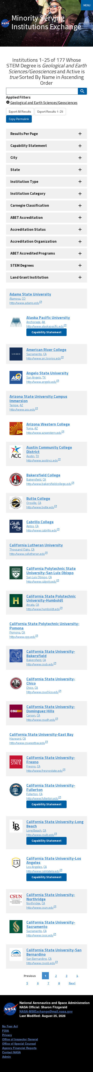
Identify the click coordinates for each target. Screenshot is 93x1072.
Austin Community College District (49, 449)
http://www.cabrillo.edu (41, 530)
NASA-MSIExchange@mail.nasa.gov (46, 1011)
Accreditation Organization (33, 241)
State (15, 169)
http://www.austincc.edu (42, 460)
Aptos (30, 526)
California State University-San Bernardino (54, 952)
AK (43, 322)
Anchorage (33, 322)
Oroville (31, 502)
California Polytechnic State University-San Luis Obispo (51, 570)
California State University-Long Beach (54, 824)
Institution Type (24, 181)
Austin (30, 456)
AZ (21, 405)
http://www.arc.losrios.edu (43, 358)
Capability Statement (28, 145)
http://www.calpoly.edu (41, 581)
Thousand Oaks (20, 549)
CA (44, 354)
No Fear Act (10, 1026)
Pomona (15, 632)
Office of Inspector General (20, 1039)
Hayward (15, 738)
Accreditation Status (28, 229)
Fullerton (32, 794)
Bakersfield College (43, 475)
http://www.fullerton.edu (42, 798)
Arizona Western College (48, 424)
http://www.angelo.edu (41, 381)
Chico (29, 687)
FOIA (5, 1031)
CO (24, 298)
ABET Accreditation (26, 217)
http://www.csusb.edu (40, 963)
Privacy (7, 1035)
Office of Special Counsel (19, 1044)
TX (44, 377)
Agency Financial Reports (19, 1048)
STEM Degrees (22, 265)
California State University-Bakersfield (50, 653)
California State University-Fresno (50, 760)
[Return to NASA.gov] (5, 23)
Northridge (33, 903)
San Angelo (33, 377)
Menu (86, 5)
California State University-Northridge (50, 897)
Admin (6, 1057)
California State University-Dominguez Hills (50, 709)
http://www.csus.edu (39, 935)
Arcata (30, 604)
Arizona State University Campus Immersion (38, 398)
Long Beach (34, 830)
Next (72, 983)
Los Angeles (34, 866)
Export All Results (20, 111)
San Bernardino (36, 958)
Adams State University (30, 294)
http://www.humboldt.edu (43, 609)
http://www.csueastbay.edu (27, 743)
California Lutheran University (36, 545)
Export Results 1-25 (50, 111)
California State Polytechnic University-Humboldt (51, 598)
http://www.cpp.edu (22, 636)
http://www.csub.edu (39, 664)
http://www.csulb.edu (40, 834)
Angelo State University (47, 373)
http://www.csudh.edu (40, 719)
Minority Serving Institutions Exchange (46, 22)
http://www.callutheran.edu (27, 553)
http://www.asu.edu (22, 409)
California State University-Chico (50, 681)
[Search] (82, 91)
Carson (30, 715)
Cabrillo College (40, 522)
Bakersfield (33, 479)
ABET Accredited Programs (32, 253)
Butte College (38, 498)
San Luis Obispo (36, 577)
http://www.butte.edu (40, 507)
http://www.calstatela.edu (42, 871)
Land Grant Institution (29, 277)
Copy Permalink (19, 119)
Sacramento (34, 354)
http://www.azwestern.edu (43, 432)
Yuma (29, 428)
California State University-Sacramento (50, 924)
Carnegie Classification (29, 205)
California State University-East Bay (41, 734)
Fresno (31, 766)
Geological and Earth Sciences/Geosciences (43, 102)
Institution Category (27, 193)
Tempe (14, 405)
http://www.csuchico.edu (42, 692)
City (13, 157)
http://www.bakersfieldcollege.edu (48, 483)
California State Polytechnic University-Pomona (44, 626)
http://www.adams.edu (24, 302)
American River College (46, 349)
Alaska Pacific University (48, 317)
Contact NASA (11, 1052)
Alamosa (15, 298)
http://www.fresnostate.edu (44, 770)
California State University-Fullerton (50, 787)
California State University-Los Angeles (53, 860)
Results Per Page (24, 133)
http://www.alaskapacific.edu (45, 326)
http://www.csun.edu (39, 907)
